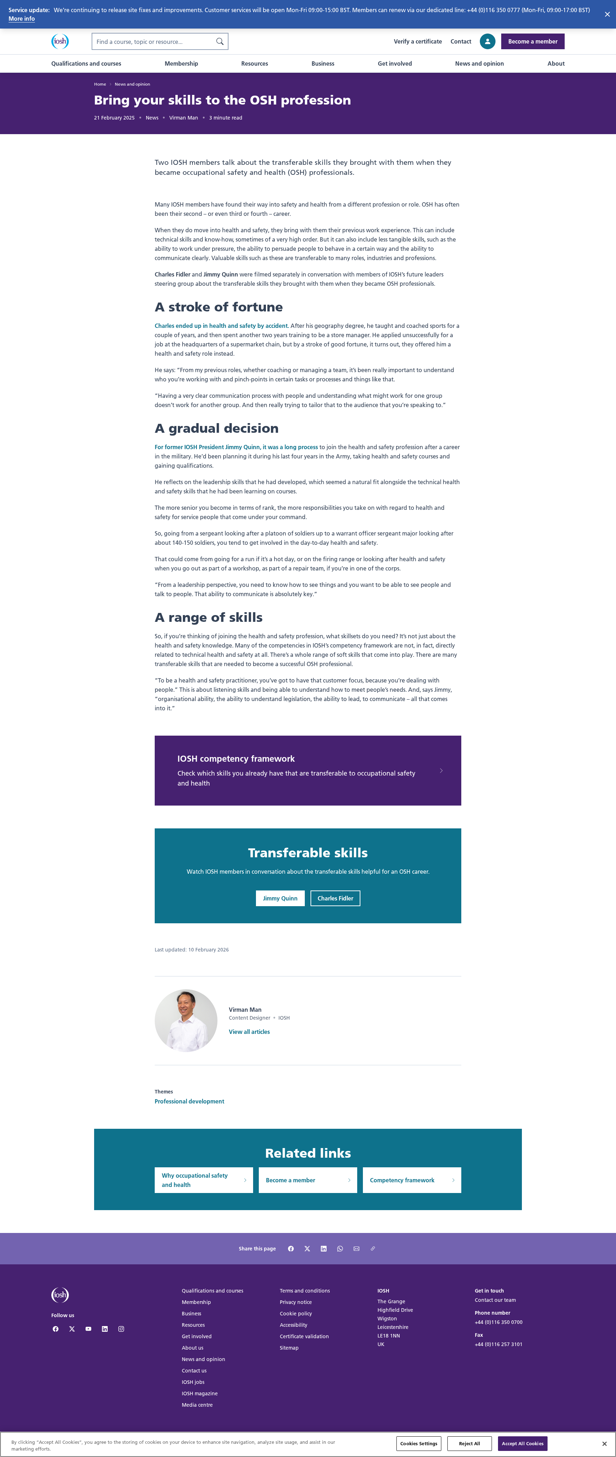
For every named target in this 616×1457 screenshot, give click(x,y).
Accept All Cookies (522, 1443)
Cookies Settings (418, 1443)
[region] (308, 1444)
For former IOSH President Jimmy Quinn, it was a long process (236, 447)
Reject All (469, 1443)
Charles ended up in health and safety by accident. (222, 325)
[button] (86, 63)
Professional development (189, 1101)
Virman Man (183, 118)
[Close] (604, 1444)
